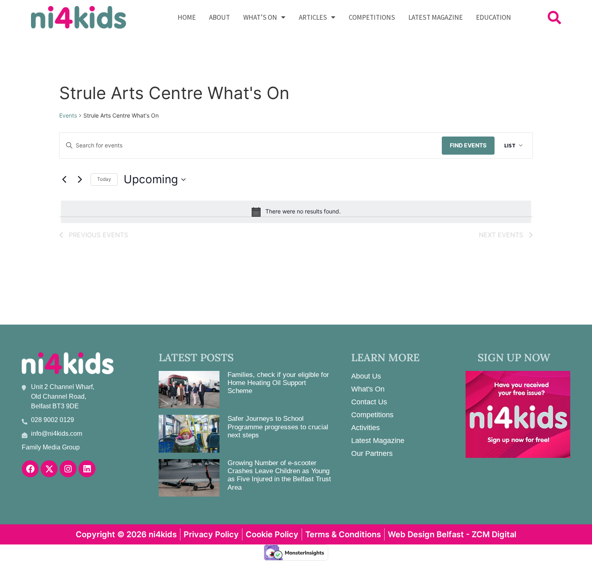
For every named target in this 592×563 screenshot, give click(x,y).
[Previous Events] (64, 179)
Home (187, 17)
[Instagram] (68, 468)
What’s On (260, 17)
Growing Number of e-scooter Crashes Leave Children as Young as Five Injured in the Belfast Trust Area (279, 475)
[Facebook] (30, 468)
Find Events (468, 145)
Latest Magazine (435, 17)
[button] (554, 17)
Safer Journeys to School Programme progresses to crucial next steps (278, 427)
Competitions (372, 17)
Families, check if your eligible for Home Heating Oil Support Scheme (278, 383)
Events (68, 115)
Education (493, 17)
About (219, 17)
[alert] (296, 212)
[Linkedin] (87, 468)
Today (104, 179)
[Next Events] (80, 179)
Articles (313, 17)
